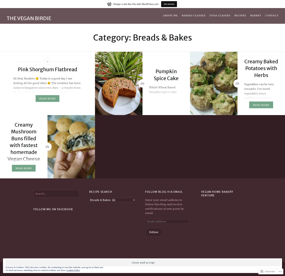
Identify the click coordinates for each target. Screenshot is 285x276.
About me (170, 15)
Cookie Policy (73, 270)
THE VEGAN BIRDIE (29, 18)
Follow (153, 232)
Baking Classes (194, 15)
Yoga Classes (219, 15)
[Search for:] (56, 193)
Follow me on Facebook (53, 209)
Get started (169, 4)
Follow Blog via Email (164, 191)
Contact (271, 15)
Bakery (255, 15)
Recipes (240, 15)
